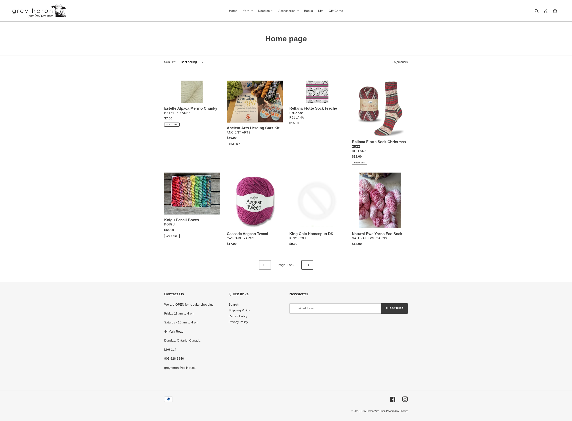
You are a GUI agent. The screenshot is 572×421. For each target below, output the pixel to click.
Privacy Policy (238, 322)
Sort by (170, 62)
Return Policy (238, 316)
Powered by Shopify (397, 411)
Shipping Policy (239, 310)
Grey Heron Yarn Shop (373, 411)
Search (234, 304)
